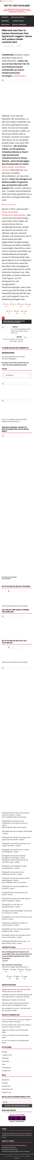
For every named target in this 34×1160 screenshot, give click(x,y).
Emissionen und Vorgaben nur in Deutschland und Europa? (14, 321)
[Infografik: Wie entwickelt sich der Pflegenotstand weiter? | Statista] (17, 874)
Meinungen (5, 21)
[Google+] (28, 306)
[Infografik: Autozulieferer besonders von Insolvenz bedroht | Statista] (17, 925)
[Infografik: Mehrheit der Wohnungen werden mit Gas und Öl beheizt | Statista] (17, 937)
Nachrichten (5, 1061)
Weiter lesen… (20, 76)
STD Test (5, 1040)
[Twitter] (13, 306)
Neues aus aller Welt (18, 17)
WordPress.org (6, 1092)
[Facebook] (6, 306)
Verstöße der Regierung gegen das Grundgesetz (16, 1151)
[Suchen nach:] (17, 375)
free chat (4, 1035)
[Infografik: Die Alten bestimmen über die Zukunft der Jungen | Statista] (17, 862)
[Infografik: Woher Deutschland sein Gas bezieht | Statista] (17, 894)
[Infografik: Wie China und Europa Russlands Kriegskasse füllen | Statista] (17, 931)
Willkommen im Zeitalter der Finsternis (13, 1000)
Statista (24, 817)
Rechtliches (5, 24)
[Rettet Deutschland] (6, 1)
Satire (3, 1064)
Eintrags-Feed (6, 1086)
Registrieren (5, 1080)
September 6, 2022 (8, 46)
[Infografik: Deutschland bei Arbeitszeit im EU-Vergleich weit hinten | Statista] (17, 845)
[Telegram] (24, 313)
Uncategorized (6, 1067)
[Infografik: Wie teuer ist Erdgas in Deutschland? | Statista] (17, 833)
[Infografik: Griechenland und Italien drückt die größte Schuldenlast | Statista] (17, 901)
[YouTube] (10, 313)
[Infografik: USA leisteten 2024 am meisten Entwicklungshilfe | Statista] (17, 852)
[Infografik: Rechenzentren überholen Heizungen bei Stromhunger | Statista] (17, 858)
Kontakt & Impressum (19, 24)
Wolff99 (19, 46)
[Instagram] (21, 306)
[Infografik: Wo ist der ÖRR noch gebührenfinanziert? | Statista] (17, 907)
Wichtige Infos (6, 1071)
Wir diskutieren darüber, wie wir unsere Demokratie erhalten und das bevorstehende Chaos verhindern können (17, 1135)
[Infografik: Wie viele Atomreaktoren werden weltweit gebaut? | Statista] (17, 880)
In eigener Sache (7, 1055)
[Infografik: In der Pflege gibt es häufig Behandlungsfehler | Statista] (17, 868)
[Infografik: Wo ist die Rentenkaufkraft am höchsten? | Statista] (17, 888)
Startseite (4, 17)
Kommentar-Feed (7, 1089)
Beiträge (4, 1052)
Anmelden (5, 1083)
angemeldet (11, 357)
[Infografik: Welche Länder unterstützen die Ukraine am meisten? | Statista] (17, 815)
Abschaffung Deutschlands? (10, 1149)
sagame (4, 1030)
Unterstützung (18, 21)
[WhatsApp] (17, 313)
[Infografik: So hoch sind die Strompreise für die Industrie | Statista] (17, 919)
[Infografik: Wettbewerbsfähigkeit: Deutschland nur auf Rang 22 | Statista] (17, 913)
